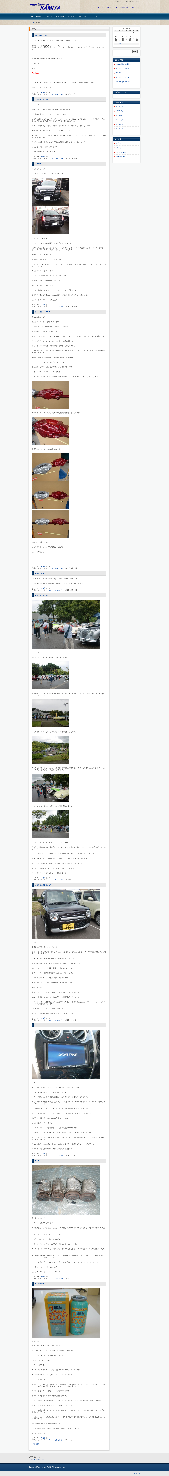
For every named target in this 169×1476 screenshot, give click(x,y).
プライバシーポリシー (36, 1459)
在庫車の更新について (42, 573)
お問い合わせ (82, 16)
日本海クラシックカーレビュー (45, 595)
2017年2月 (119, 106)
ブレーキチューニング (42, 312)
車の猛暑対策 (39, 1284)
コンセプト (48, 16)
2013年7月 (119, 129)
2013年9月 (119, 120)
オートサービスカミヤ (46, 7)
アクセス (93, 16)
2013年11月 (120, 111)
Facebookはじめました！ (43, 35)
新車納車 (38, 163)
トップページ (35, 16)
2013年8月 (119, 124)
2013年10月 (120, 115)
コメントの (121, 152)
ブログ (102, 16)
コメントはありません (56, 94)
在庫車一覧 (59, 16)
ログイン (118, 143)
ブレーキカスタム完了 (42, 99)
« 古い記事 (35, 1444)
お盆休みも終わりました (43, 885)
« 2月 (119, 44)
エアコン (38, 1161)
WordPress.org (121, 156)
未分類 (43, 92)
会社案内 (70, 16)
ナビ (36, 1025)
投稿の (119, 148)
